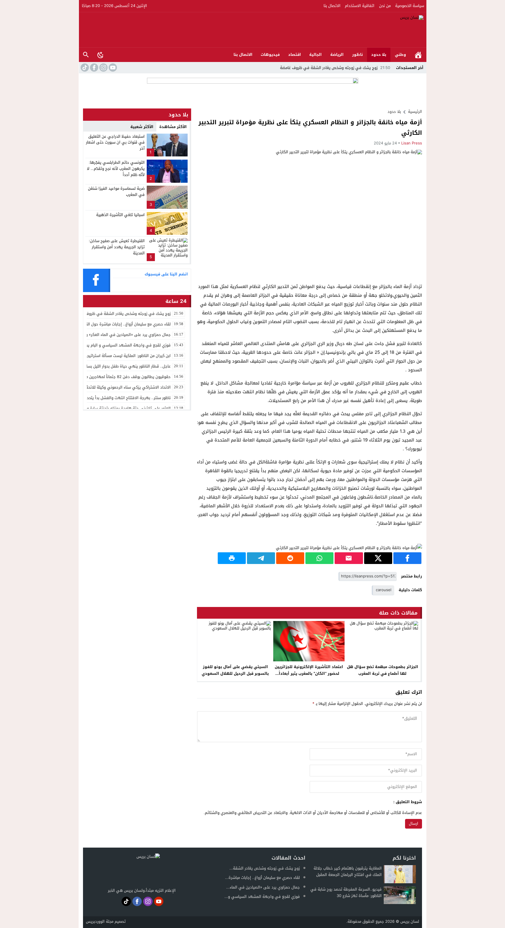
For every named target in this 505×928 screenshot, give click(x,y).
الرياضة (337, 54)
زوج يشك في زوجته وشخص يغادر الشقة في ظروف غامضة (335, 67)
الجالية (315, 54)
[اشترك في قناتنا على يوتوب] (112, 67)
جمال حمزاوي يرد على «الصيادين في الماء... (263, 887)
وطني (400, 54)
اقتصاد (294, 54)
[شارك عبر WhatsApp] (319, 558)
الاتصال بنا (332, 5)
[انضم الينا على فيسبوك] (93, 67)
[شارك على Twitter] (378, 558)
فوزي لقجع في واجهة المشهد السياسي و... (262, 896)
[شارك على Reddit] (290, 558)
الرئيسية (418, 55)
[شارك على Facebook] (407, 558)
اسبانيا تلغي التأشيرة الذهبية (120, 214)
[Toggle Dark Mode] (100, 55)
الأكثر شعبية (141, 126)
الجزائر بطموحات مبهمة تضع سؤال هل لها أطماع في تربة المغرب (382, 670)
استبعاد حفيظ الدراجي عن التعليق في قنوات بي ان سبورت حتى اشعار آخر (115, 142)
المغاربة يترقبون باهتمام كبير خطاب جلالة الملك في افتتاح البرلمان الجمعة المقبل (348, 871)
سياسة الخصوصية (409, 5)
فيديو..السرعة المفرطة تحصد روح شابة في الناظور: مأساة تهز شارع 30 (346, 892)
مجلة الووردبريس (99, 921)
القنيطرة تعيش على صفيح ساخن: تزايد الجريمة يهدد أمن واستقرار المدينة (117, 247)
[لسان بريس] (253, 29)
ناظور (357, 54)
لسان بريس (409, 921)
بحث (86, 55)
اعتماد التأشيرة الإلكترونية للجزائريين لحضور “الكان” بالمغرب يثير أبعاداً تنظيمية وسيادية (309, 673)
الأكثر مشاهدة (173, 126)
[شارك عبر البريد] (348, 558)
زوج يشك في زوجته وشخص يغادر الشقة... (264, 868)
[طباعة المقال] (231, 558)
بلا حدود (378, 54)
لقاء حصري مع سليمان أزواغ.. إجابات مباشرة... (262, 877)
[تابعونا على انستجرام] (103, 67)
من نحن (385, 5)
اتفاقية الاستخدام (359, 5)
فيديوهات (270, 54)
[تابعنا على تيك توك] (84, 67)
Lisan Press (411, 143)
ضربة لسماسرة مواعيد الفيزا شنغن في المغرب (116, 191)
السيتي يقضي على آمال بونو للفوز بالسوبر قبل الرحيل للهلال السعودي (235, 670)
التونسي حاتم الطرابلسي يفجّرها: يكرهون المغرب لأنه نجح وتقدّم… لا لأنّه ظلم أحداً (116, 168)
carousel (383, 590)
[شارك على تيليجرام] (261, 558)
